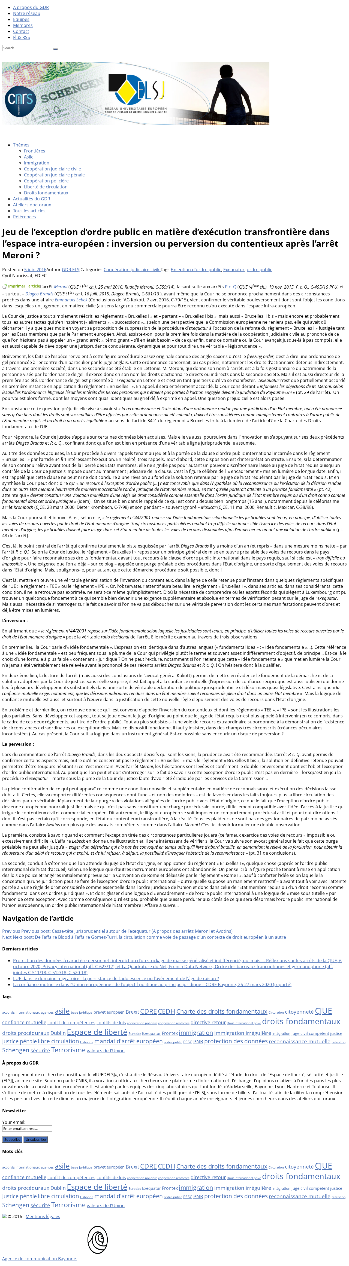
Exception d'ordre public (196, 270)
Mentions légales (43, 1216)
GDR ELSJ (71, 270)
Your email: (13, 1122)
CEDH (166, 1011)
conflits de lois (111, 1023)
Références (24, 217)
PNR (198, 1041)
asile (62, 1011)
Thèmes (21, 145)
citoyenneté (299, 1011)
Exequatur (234, 270)
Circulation (276, 1012)
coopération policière (142, 1023)
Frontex (170, 1033)
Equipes (21, 19)
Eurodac (134, 1033)
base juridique (81, 1012)
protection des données (236, 1041)
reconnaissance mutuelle (299, 1041)
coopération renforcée (173, 1023)
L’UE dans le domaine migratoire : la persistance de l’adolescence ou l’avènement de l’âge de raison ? (116, 978)
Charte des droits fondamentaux (221, 1011)
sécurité (40, 1050)
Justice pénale (19, 1041)
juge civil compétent (310, 1033)
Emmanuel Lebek (71, 300)
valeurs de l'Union (106, 1050)
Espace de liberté (97, 1032)
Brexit (132, 1011)
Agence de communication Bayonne (39, 1259)
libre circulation (58, 1041)
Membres (23, 25)
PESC (187, 1041)
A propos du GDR (31, 7)
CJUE (323, 1010)
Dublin (58, 1033)
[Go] (55, 49)
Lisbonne (86, 1042)
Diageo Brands (39, 294)
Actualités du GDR (31, 199)
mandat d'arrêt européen (128, 1041)
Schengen (15, 1050)
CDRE (148, 1011)
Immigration (36, 163)
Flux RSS (21, 37)
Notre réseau (26, 13)
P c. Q (230, 287)
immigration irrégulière (242, 1032)
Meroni (60, 287)
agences (47, 1012)
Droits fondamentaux (46, 193)
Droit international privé (244, 1023)
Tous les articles (29, 211)
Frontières (34, 151)
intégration (281, 1033)
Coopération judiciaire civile (52, 169)
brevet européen (109, 1012)
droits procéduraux (25, 1032)
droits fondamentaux (301, 1021)
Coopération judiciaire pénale (54, 175)
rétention (338, 1042)
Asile (29, 157)
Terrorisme (68, 1049)
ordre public (259, 270)
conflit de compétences (71, 1023)
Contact (21, 31)
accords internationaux (21, 1012)
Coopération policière (46, 181)
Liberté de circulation (46, 187)
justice (336, 1033)
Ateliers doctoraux (32, 205)
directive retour (208, 1022)
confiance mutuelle (24, 1022)
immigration (196, 1032)
